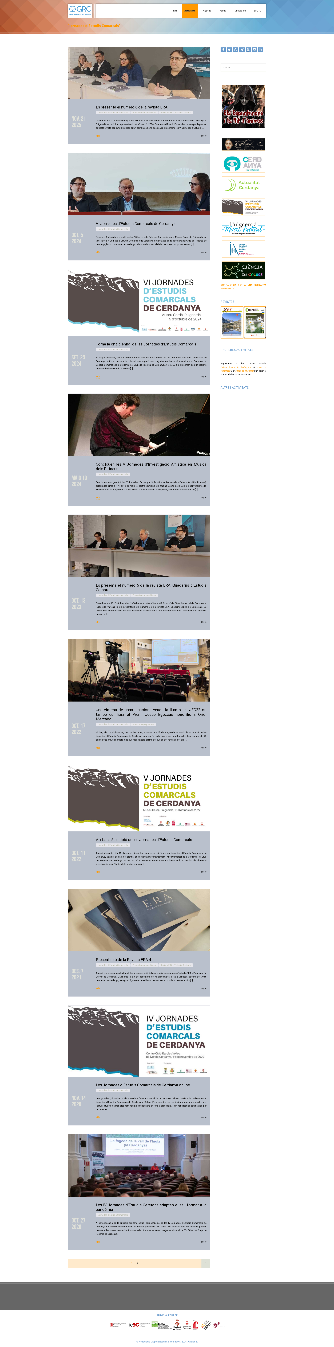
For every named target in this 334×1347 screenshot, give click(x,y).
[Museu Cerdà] (195, 1324)
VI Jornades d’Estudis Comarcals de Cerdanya (136, 223)
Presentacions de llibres (144, 112)
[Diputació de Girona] (177, 1324)
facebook (233, 367)
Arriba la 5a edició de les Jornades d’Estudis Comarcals (144, 840)
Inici (175, 10)
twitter (224, 367)
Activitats (189, 10)
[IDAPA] (161, 1324)
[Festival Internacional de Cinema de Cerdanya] (243, 144)
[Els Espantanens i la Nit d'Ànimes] (243, 106)
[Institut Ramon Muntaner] (206, 1324)
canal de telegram (244, 370)
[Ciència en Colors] (243, 270)
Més (98, 136)
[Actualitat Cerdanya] (243, 185)
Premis (222, 10)
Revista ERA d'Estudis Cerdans (176, 112)
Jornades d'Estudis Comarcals (113, 112)
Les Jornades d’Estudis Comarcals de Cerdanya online (143, 1085)
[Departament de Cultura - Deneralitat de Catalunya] (130, 1324)
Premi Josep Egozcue (143, 724)
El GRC (257, 10)
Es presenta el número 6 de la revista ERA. (132, 107)
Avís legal (192, 1341)
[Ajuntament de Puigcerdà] (187, 1324)
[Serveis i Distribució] (219, 1324)
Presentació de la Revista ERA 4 (123, 959)
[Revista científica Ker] (232, 322)
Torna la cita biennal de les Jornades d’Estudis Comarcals (146, 344)
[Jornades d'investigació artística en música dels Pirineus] (243, 249)
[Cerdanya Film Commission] (243, 164)
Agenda (207, 10)
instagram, (246, 367)
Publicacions (240, 10)
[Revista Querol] (255, 322)
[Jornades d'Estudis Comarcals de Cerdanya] (243, 207)
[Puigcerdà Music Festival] (243, 228)
